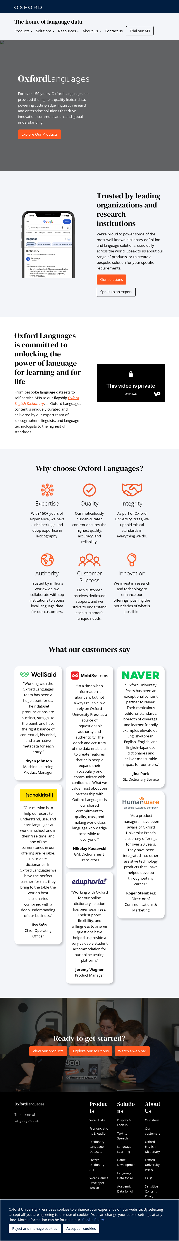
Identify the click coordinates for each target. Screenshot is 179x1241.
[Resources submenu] (78, 31)
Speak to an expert (116, 291)
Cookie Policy (93, 1219)
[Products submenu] (31, 31)
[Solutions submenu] (53, 31)
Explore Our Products (39, 134)
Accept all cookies (81, 1228)
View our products (48, 1050)
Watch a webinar (132, 1050)
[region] (89, 1220)
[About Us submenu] (100, 31)
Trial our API (140, 30)
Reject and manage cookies (34, 1228)
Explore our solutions (91, 1050)
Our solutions (111, 279)
